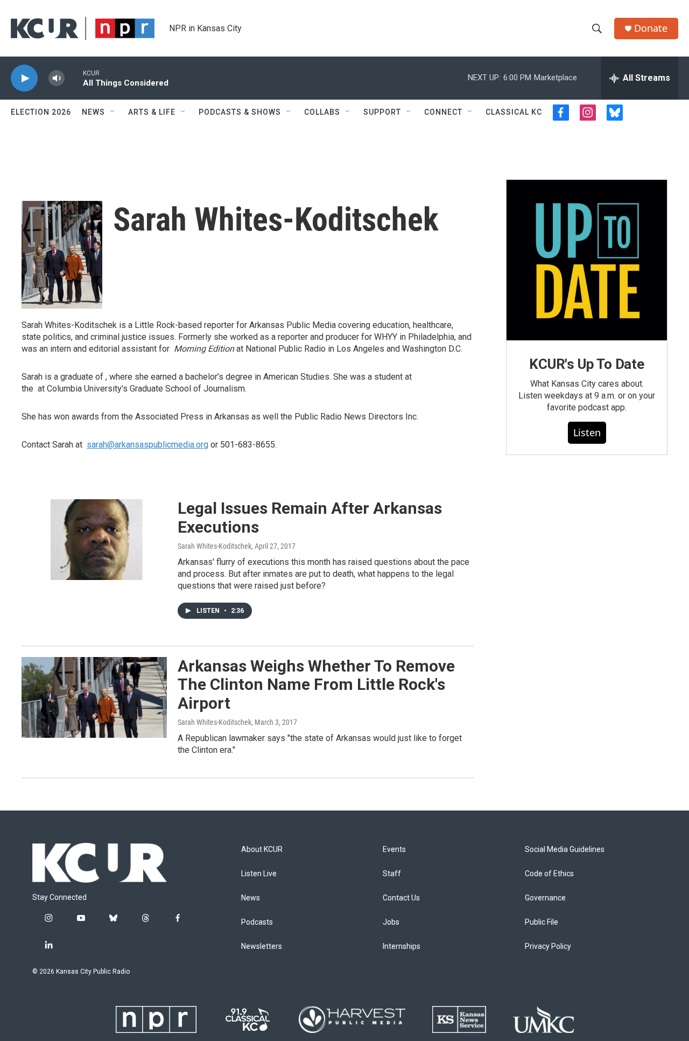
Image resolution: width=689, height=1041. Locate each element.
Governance (545, 898)
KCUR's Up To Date (586, 364)
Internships (401, 946)
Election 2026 (41, 112)
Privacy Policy (548, 946)
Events (394, 850)
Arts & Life (151, 112)
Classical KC (514, 112)
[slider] (73, 77)
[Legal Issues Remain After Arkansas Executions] (94, 539)
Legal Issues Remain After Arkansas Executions (310, 517)
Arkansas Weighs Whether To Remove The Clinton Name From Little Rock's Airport (316, 684)
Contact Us (401, 898)
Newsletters (261, 946)
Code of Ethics (549, 874)
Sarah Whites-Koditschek (214, 546)
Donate (650, 28)
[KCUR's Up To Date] (587, 260)
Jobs (391, 922)
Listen (587, 432)
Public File (541, 922)
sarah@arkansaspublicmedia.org (147, 444)
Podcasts (257, 922)
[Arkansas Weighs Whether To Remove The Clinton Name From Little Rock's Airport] (94, 697)
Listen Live (259, 874)
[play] (24, 78)
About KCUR (262, 850)
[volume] (56, 78)
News (93, 112)
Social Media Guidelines (564, 850)
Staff (392, 874)
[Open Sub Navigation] (113, 112)
